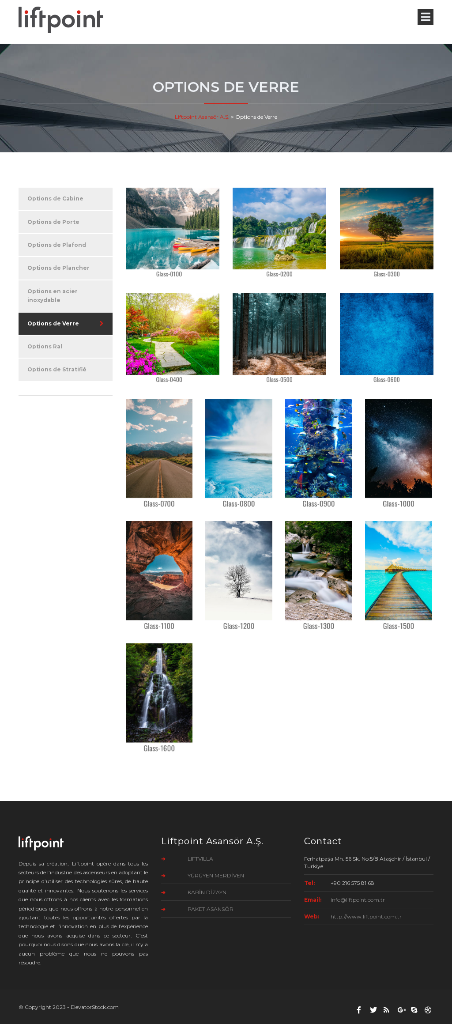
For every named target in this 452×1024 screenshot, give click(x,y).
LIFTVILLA (200, 858)
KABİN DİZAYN (207, 892)
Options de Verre (53, 323)
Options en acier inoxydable (52, 295)
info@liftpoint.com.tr (358, 899)
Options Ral (44, 346)
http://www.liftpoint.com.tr (366, 916)
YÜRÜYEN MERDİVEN (216, 875)
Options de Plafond (56, 245)
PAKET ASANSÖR (211, 909)
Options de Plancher (58, 268)
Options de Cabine (55, 198)
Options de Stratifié (57, 369)
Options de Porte (53, 222)
